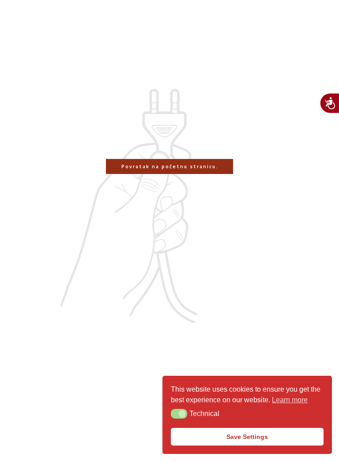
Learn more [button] (290, 400)
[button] (179, 414)
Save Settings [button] (247, 436)
